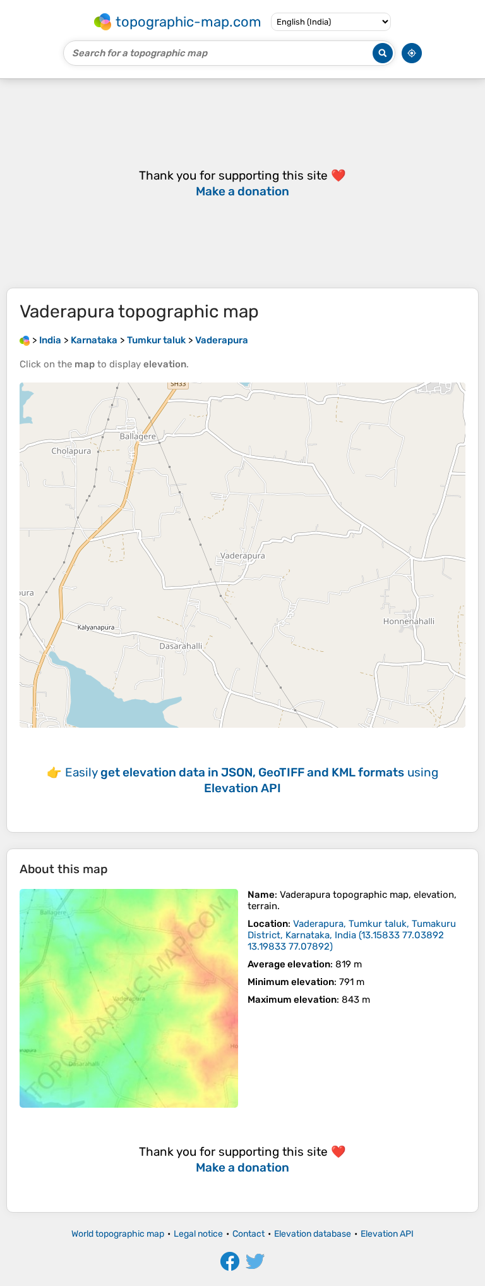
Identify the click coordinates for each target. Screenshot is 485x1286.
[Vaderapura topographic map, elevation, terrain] (129, 998)
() (352, 935)
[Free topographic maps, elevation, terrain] (25, 340)
